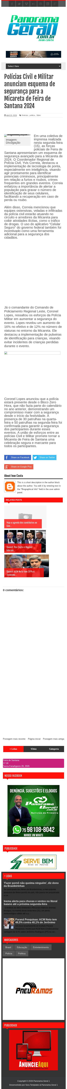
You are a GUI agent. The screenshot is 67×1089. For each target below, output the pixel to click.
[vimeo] (26, 4)
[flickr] (33, 4)
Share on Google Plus (21, 466)
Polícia (8, 953)
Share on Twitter (47, 457)
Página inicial (34, 739)
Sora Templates (32, 1085)
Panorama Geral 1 (49, 1085)
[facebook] (12, 4)
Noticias (25, 115)
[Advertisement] (33, 699)
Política (22, 953)
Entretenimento (41, 947)
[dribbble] (40, 4)
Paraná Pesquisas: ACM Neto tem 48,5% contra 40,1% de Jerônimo (36, 921)
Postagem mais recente (14, 739)
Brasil (8, 947)
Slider (38, 115)
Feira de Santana (11, 760)
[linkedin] (48, 4)
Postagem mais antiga (53, 739)
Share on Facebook (20, 457)
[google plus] (55, 4)
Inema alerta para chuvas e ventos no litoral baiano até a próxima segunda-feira (30, 902)
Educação (22, 947)
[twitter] (19, 4)
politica (32, 115)
